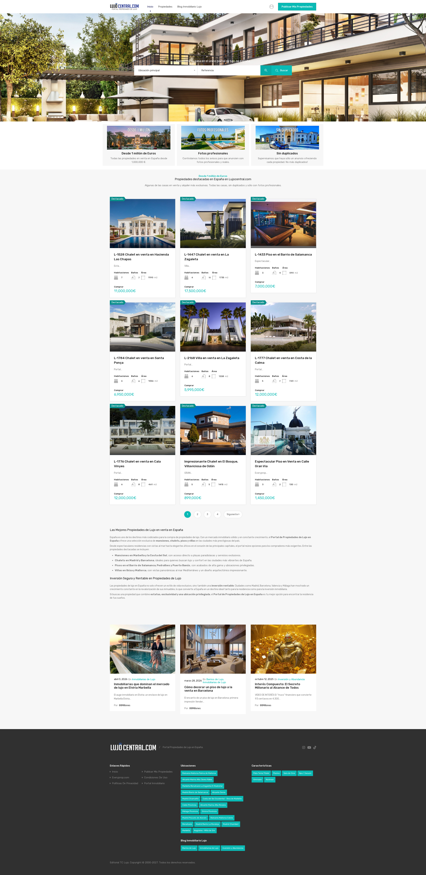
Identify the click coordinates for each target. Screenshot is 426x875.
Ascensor (270, 779)
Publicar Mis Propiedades (297, 6)
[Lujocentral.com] (124, 9)
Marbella (186, 830)
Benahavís (187, 824)
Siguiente (232, 514)
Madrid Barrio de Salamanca (195, 792)
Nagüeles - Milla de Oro (204, 830)
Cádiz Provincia (189, 805)
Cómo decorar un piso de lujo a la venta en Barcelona (208, 689)
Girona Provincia (209, 811)
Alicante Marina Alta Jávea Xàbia (197, 779)
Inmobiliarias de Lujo (143, 679)
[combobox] (165, 70)
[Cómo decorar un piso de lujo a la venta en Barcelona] (213, 672)
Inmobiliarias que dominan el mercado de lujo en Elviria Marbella (141, 686)
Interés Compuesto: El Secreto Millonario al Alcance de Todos (277, 686)
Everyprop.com (120, 777)
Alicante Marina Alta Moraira (213, 805)
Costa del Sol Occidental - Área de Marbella (222, 799)
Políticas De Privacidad (125, 783)
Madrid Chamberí (230, 824)
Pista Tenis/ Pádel (261, 773)
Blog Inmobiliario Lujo (189, 6)
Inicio (150, 6)
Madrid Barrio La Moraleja (207, 824)
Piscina (276, 773)
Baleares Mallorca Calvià (222, 818)
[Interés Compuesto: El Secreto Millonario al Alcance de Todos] (283, 672)
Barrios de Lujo (214, 679)
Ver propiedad (142, 238)
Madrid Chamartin (190, 799)
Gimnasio (257, 779)
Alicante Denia (218, 792)
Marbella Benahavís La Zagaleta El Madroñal (202, 786)
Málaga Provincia (190, 811)
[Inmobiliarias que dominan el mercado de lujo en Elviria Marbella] (142, 672)
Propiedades (165, 6)
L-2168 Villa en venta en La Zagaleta (211, 358)
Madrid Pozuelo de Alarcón (194, 818)
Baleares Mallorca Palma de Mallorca (199, 773)
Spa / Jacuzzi (305, 773)
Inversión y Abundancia (291, 679)
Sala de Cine (289, 773)
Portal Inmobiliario (154, 783)
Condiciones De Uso (155, 777)
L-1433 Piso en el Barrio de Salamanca (283, 254)
